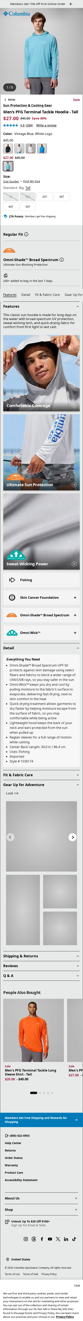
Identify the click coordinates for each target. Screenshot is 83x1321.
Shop (9, 1209)
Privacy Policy (49, 1274)
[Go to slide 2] (40, 1093)
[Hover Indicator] (74, 405)
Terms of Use (12, 1274)
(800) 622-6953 (20, 1135)
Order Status (14, 1158)
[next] (72, 837)
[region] (41, 51)
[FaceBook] (42, 1239)
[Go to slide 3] (44, 1093)
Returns (10, 1150)
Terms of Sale (30, 1274)
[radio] (8, 148)
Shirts (11, 99)
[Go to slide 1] (33, 1093)
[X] (58, 1239)
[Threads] (34, 1239)
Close (77, 1285)
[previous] (10, 837)
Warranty (11, 1165)
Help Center (13, 1143)
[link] (41, 836)
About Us (12, 1198)
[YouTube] (50, 1239)
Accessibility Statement (21, 1180)
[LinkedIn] (66, 1239)
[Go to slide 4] (48, 1093)
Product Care (14, 1172)
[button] (26, 233)
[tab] (10, 188)
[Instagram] (26, 1239)
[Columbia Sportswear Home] (16, 13)
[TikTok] (74, 1239)
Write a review (46, 125)
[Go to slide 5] (52, 1093)
